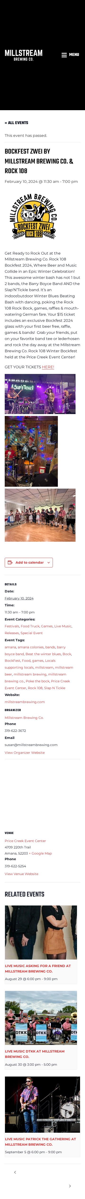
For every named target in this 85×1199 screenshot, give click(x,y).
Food (26, 660)
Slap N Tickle (54, 688)
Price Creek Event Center (25, 841)
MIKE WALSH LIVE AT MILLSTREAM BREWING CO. (29, 1179)
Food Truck (30, 626)
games (37, 660)
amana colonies (31, 647)
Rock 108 (35, 688)
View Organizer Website (25, 752)
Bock (67, 654)
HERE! (48, 367)
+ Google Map (40, 853)
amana (10, 647)
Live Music (63, 626)
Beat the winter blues (43, 654)
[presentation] (41, 933)
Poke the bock (37, 681)
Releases (12, 633)
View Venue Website (21, 874)
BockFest (12, 660)
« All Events (16, 123)
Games (47, 626)
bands (50, 647)
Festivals (12, 626)
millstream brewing (30, 674)
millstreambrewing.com (25, 702)
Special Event (32, 633)
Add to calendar (30, 562)
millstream (44, 667)
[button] (71, 55)
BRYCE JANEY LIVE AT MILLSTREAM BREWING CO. (62, 1179)
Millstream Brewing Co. (24, 718)
